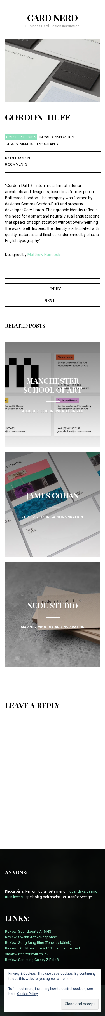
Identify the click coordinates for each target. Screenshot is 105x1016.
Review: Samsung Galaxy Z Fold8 (32, 960)
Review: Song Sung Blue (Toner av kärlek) (38, 943)
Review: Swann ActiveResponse (31, 937)
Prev (55, 289)
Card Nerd (52, 18)
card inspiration (59, 137)
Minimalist (25, 144)
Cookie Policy (27, 994)
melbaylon (20, 158)
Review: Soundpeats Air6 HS (28, 931)
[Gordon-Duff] (52, 70)
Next (49, 300)
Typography (47, 144)
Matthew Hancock (43, 254)
